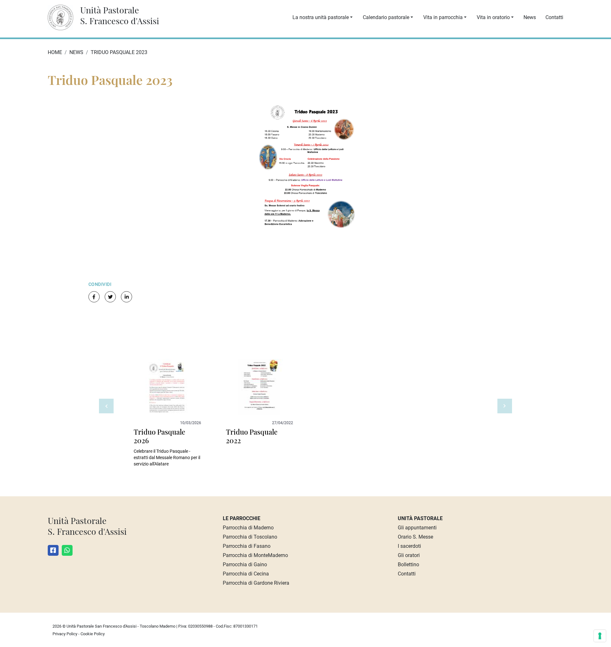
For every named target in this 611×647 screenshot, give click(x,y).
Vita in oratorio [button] (493, 17)
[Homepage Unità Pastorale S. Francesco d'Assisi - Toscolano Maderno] (64, 17)
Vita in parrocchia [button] (443, 17)
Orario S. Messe (415, 537)
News (529, 17)
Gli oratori (409, 555)
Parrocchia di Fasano (246, 546)
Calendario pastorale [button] (386, 17)
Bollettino (408, 564)
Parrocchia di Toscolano (250, 537)
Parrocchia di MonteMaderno (255, 555)
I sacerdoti (409, 546)
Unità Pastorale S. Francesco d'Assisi (119, 15)
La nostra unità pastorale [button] (320, 17)
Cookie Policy (93, 633)
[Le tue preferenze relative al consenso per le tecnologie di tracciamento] (600, 636)
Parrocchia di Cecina (246, 574)
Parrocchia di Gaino (245, 564)
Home (55, 52)
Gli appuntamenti (417, 528)
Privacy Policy (65, 633)
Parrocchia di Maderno (248, 528)
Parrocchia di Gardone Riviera (256, 583)
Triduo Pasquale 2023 (119, 52)
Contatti (554, 17)
